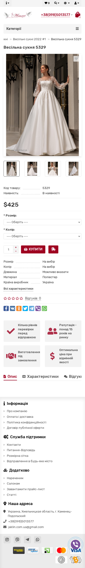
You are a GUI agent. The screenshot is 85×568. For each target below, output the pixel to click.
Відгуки (76, 376)
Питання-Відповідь (21, 450)
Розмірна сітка (17, 456)
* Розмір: (10, 215)
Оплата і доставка (20, 416)
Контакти (14, 444)
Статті (11, 495)
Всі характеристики (18, 288)
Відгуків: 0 (33, 298)
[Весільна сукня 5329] (42, 105)
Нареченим (15, 478)
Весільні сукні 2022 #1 (29, 39)
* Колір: (9, 229)
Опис (12, 376)
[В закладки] (76, 59)
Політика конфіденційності (26, 422)
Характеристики (43, 376)
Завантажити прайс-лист (26, 489)
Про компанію (17, 411)
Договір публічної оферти (25, 428)
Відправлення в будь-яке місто (29, 461)
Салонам (13, 483)
